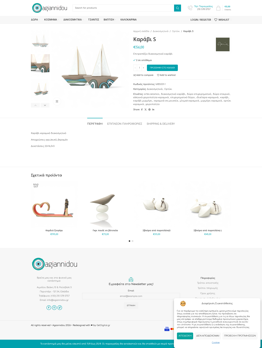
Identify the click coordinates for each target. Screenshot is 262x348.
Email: (131, 291)
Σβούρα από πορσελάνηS (156, 230)
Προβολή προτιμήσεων (240, 335)
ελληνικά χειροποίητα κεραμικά (151, 97)
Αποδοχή (185, 335)
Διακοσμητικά (160, 31)
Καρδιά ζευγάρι (54, 230)
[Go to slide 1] (129, 241)
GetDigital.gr (103, 325)
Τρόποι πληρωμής (208, 288)
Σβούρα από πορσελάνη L (208, 230)
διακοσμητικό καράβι (173, 94)
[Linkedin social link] (153, 110)
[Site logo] (49, 8)
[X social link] (146, 110)
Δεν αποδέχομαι (207, 335)
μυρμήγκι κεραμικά (211, 101)
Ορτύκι (176, 31)
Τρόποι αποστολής (207, 283)
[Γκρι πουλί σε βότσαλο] (105, 204)
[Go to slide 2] (132, 241)
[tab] (95, 122)
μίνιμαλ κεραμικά (189, 101)
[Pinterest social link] (149, 110)
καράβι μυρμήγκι (142, 101)
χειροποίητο (153, 104)
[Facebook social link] (142, 110)
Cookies (216, 342)
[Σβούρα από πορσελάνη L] (208, 204)
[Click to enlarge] (57, 101)
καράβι (224, 97)
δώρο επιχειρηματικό (199, 94)
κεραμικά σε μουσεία (166, 101)
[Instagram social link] (54, 307)
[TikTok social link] (59, 307)
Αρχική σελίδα (141, 31)
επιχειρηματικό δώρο (182, 97)
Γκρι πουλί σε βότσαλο (105, 230)
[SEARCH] (177, 8)
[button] (35, 105)
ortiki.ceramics (151, 94)
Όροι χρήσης (207, 293)
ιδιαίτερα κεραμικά (207, 97)
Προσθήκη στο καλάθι (162, 68)
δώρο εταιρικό (221, 94)
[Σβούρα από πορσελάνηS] (156, 204)
